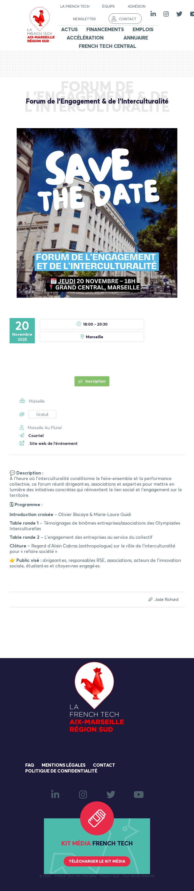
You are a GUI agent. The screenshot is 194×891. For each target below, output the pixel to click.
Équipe (108, 6)
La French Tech (74, 6)
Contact (127, 19)
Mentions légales (63, 765)
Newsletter (84, 19)
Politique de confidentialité (61, 771)
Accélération (85, 38)
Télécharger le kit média (97, 861)
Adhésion (137, 6)
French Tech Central (107, 46)
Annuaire (136, 38)
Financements (105, 29)
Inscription (95, 381)
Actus (69, 29)
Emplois (143, 29)
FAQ (29, 765)
